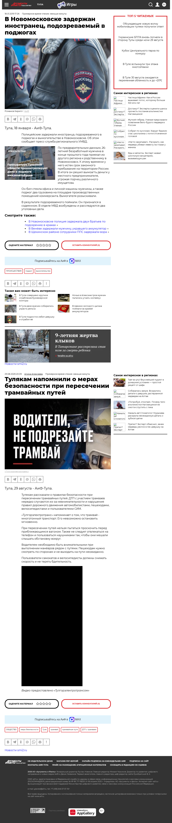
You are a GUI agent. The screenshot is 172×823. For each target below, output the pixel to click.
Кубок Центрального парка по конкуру (140, 52)
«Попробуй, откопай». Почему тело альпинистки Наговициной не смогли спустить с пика (146, 405)
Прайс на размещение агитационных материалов (79, 765)
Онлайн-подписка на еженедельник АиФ (104, 761)
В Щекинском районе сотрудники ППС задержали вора (68, 232)
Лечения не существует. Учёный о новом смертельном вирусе (145, 436)
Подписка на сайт (139, 761)
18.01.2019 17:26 (12, 13)
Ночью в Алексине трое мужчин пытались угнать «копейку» (89, 296)
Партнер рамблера (57, 811)
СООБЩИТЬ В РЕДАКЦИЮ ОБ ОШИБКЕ (128, 765)
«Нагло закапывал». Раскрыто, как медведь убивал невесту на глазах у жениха (147, 145)
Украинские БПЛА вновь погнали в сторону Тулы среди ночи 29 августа (140, 39)
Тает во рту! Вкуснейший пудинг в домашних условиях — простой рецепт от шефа (146, 382)
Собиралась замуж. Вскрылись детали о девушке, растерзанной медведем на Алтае (145, 393)
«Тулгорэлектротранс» (17, 471)
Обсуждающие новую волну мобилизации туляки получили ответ (140, 25)
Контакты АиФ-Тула (38, 765)
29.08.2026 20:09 (13, 374)
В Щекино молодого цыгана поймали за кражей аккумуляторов (87, 309)
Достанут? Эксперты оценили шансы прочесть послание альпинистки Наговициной (147, 111)
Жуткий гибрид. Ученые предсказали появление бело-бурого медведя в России (147, 122)
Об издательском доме (40, 761)
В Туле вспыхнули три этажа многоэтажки (140, 65)
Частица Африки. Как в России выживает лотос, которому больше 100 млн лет (146, 100)
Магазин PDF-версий (67, 761)
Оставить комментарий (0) (86, 245)
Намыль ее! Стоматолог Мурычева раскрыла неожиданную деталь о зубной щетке (146, 416)
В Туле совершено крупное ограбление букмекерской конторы (33, 298)
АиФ (26, 111)
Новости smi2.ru (16, 363)
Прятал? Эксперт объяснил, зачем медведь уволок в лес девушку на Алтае (146, 427)
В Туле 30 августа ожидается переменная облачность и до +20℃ (140, 79)
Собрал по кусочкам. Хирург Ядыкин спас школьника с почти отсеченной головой (147, 133)
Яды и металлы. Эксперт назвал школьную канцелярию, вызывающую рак (144, 156)
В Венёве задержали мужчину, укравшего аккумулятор (67, 228)
